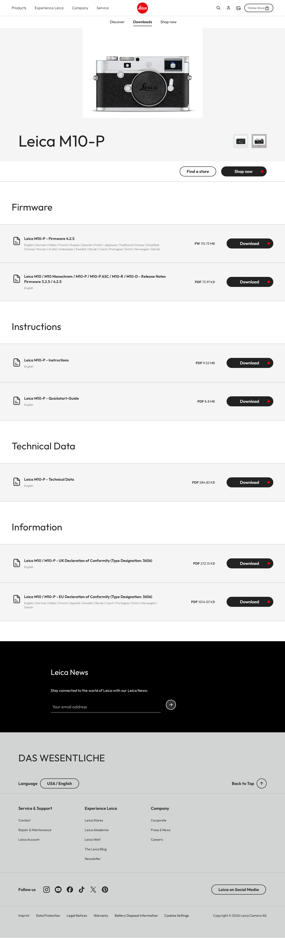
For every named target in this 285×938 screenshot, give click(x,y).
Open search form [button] (218, 8)
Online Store (256, 8)
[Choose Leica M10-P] (240, 141)
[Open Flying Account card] (228, 8)
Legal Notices (77, 915)
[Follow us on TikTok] (81, 889)
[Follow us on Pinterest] (105, 889)
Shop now (243, 171)
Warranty (101, 915)
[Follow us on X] (93, 889)
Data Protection (48, 915)
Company (80, 7)
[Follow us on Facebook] (70, 889)
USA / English (59, 783)
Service (103, 7)
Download (249, 243)
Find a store (238, 8)
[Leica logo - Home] (142, 8)
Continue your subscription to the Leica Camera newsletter (171, 705)
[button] (262, 783)
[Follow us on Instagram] (46, 889)
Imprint (23, 915)
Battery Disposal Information (136, 915)
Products (19, 7)
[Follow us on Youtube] (58, 889)
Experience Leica (49, 7)
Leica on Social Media (238, 889)
